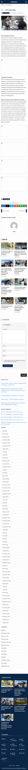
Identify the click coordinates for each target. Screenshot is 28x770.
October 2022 (6, 523)
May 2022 (5, 538)
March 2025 (5, 458)
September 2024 (6, 467)
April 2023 (5, 505)
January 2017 (6, 622)
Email (4, 350)
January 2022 (6, 550)
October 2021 (6, 559)
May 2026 (5, 431)
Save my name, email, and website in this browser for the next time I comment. (14, 361)
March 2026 (5, 434)
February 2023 (6, 511)
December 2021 (6, 553)
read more (3, 412)
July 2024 (5, 470)
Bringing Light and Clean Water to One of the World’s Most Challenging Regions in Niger (13, 403)
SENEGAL (5, 654)
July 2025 (5, 452)
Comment (5, 329)
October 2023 (6, 491)
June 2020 (5, 589)
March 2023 (5, 508)
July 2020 (5, 586)
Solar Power (6, 636)
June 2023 (5, 499)
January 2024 (6, 481)
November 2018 (6, 607)
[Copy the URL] (25, 206)
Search (23, 375)
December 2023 (6, 485)
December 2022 (6, 517)
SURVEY (4, 648)
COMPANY (17, 765)
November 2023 (6, 487)
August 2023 (5, 496)
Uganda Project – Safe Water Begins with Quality (12, 399)
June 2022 (5, 535)
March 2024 (5, 476)
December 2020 (6, 571)
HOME (10, 765)
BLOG (13, 765)
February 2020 (6, 595)
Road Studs (5, 639)
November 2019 (6, 598)
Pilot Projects (6, 645)
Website (4, 355)
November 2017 (6, 616)
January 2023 (6, 514)
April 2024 (5, 472)
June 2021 (5, 565)
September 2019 (6, 601)
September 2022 (6, 526)
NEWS (4, 630)
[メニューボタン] (2, 2)
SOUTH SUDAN (6, 660)
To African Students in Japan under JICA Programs (12, 395)
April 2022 (5, 541)
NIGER (4, 657)
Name (4, 345)
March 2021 (5, 568)
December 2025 (6, 440)
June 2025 (5, 455)
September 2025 (6, 446)
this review (3, 414)
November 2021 (6, 556)
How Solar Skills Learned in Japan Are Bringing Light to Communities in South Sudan (13, 384)
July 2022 (5, 532)
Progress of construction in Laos (15, 412)
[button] (3, 206)
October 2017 (6, 619)
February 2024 (6, 479)
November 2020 (6, 574)
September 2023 (6, 493)
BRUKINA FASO (6, 666)
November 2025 (6, 443)
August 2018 (5, 610)
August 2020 (5, 583)
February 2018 (6, 613)
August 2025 (5, 449)
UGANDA (5, 663)
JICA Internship (6, 13)
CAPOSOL (14, 2)
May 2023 (5, 502)
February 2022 (6, 547)
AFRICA (4, 651)
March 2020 (5, 592)
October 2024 (6, 464)
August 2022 (5, 529)
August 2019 (5, 604)
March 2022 (5, 544)
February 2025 (6, 461)
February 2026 (6, 437)
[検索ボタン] (26, 2)
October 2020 (6, 577)
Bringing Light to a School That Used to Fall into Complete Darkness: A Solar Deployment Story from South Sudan (13, 390)
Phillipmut (3, 422)
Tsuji (14, 231)
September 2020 (6, 580)
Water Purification (7, 642)
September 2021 (6, 562)
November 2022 (6, 520)
